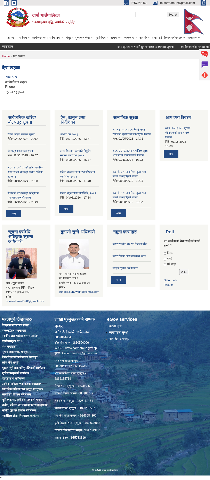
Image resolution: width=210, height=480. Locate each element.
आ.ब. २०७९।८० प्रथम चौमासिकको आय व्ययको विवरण (177, 132)
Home (6, 56)
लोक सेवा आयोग (10, 362)
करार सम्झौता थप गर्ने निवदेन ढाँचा (130, 244)
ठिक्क (170, 252)
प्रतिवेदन (100, 37)
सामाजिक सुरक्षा (118, 332)
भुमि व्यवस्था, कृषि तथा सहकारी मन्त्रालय (24, 399)
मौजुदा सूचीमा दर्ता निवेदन (125, 268)
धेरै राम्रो (171, 264)
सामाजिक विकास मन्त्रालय (16, 394)
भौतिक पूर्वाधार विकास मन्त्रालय (19, 410)
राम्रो (169, 258)
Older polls (171, 280)
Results (168, 284)
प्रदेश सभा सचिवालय (13, 378)
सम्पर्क (143, 37)
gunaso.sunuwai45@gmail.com (79, 291)
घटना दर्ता (115, 326)
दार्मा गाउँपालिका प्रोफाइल (167, 37)
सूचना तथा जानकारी (123, 37)
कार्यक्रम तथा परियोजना (46, 37)
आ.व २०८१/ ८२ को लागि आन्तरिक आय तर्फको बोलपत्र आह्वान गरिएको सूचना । (25, 172)
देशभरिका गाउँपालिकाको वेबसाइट (20, 357)
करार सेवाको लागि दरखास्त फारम (129, 256)
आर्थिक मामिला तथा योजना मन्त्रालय (21, 383)
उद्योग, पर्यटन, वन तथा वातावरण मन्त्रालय (24, 405)
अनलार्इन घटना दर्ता (14, 330)
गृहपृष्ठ (10, 37)
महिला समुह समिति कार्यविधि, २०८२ (78, 193)
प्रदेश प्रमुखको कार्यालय (15, 373)
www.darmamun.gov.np (81, 348)
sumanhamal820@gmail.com (25, 301)
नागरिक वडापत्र (119, 339)
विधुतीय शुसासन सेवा (77, 37)
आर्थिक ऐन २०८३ (69, 134)
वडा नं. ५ (11, 76)
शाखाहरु (192, 37)
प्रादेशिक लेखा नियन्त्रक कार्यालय (20, 415)
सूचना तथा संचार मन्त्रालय (16, 352)
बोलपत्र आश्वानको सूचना (20, 150)
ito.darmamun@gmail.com (79, 353)
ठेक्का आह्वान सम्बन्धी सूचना (21, 134)
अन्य (13, 213)
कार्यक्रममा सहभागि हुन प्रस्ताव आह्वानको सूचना (136, 47)
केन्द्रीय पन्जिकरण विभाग (15, 325)
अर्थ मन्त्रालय (9, 346)
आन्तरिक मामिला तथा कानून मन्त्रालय (22, 389)
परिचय (23, 37)
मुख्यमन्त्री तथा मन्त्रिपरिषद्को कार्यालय (23, 367)
